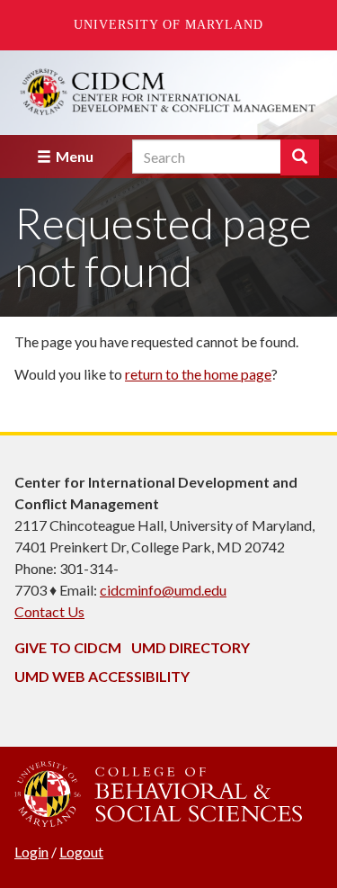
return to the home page (198, 373)
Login (31, 851)
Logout (81, 851)
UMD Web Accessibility (102, 676)
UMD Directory (190, 647)
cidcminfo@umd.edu (163, 589)
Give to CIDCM (67, 647)
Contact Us (49, 611)
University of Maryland (168, 24)
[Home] (168, 92)
